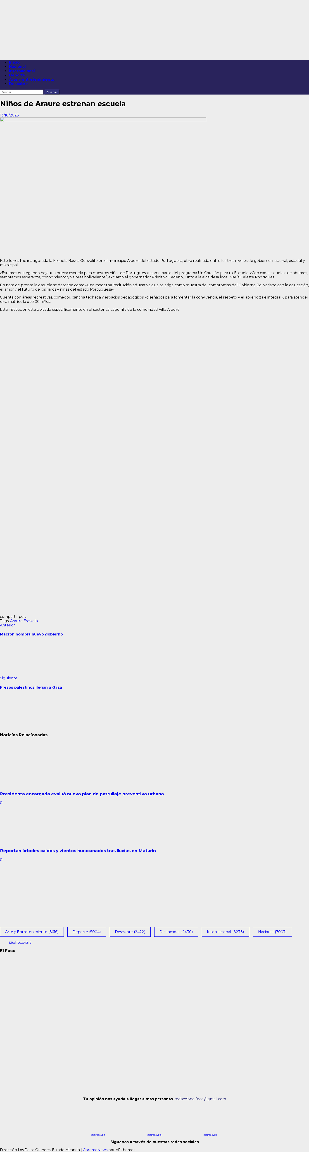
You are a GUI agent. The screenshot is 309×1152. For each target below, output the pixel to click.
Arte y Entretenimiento (32, 932)
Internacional (22, 71)
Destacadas (176, 932)
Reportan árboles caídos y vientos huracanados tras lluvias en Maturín (78, 850)
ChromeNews (95, 1150)
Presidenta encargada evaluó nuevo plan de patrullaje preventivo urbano (82, 793)
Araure (16, 621)
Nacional (17, 66)
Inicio (14, 62)
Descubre (18, 84)
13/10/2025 (9, 115)
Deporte (17, 75)
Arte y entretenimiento (31, 79)
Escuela (31, 621)
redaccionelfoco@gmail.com (200, 1099)
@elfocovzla (20, 942)
